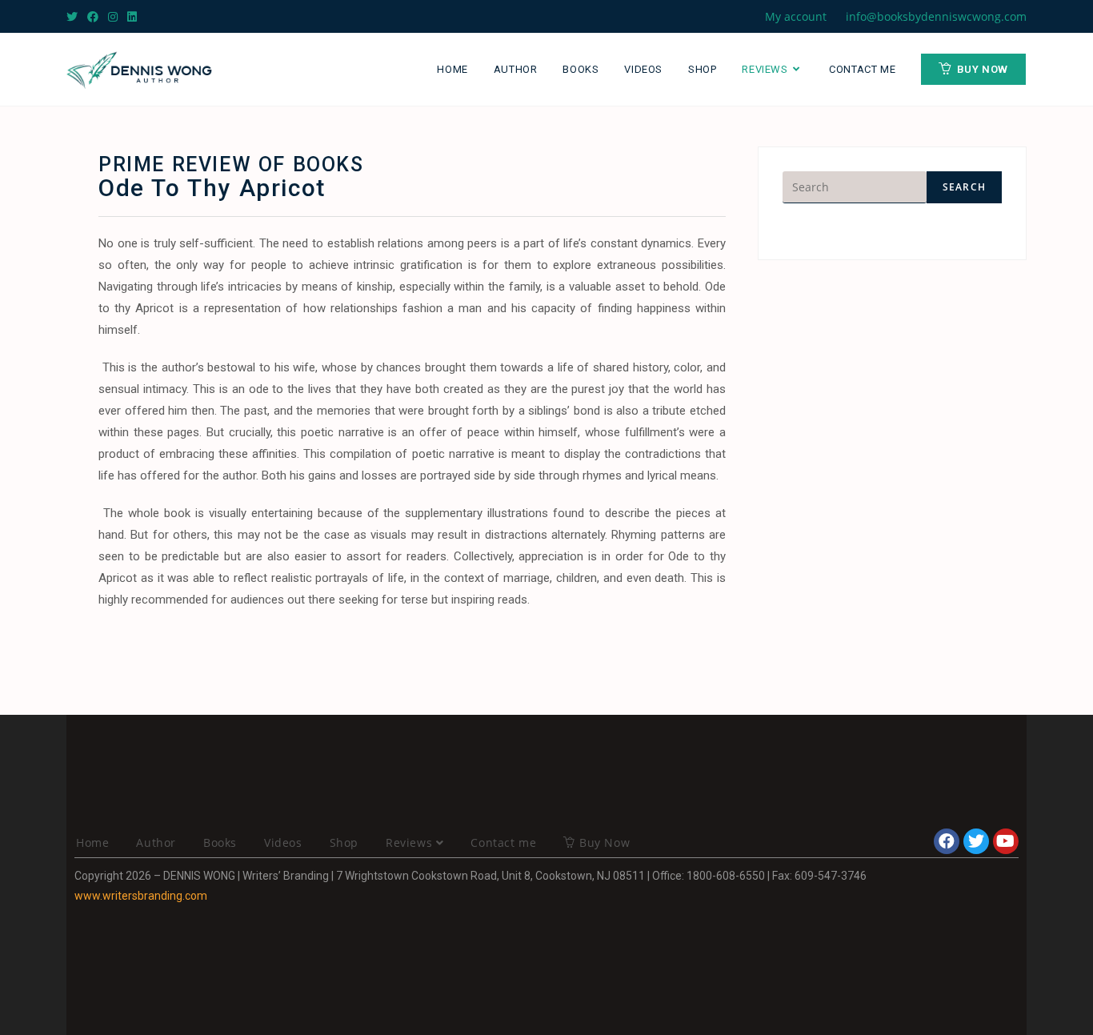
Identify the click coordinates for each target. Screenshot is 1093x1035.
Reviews (411, 842)
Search (964, 187)
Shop (344, 842)
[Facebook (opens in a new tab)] (92, 17)
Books (220, 842)
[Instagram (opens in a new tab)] (112, 17)
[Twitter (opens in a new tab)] (74, 17)
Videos (283, 842)
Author (156, 842)
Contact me (503, 842)
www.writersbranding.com (140, 895)
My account (796, 16)
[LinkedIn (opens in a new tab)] (132, 17)
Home (92, 842)
